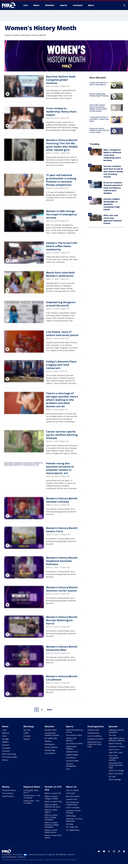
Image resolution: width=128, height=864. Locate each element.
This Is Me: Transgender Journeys (114, 757)
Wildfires (5, 742)
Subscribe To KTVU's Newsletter (74, 820)
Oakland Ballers (72, 755)
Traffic (26, 733)
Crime (4, 736)
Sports (69, 726)
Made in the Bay (115, 743)
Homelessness (93, 733)
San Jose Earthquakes (71, 765)
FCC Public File (72, 827)
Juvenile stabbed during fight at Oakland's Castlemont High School (112, 204)
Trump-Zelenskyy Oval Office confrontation (99, 83)
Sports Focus (114, 749)
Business (5, 745)
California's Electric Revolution (116, 731)
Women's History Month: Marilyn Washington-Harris (62, 620)
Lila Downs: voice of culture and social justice (62, 333)
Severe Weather (51, 747)
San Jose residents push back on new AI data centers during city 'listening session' (113, 171)
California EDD (93, 730)
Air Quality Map (51, 738)
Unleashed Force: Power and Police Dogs (94, 744)
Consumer (6, 748)
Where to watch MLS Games (53, 836)
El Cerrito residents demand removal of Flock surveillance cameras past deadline (113, 187)
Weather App (50, 750)
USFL (68, 769)
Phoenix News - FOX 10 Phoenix (31, 796)
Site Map (69, 824)
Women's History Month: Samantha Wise (62, 648)
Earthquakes (50, 744)
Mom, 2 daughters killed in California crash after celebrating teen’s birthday (112, 155)
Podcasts (6, 751)
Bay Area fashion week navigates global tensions (61, 80)
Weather (49, 726)
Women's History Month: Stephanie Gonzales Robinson (62, 561)
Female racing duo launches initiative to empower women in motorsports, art (60, 468)
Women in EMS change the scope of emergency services (61, 214)
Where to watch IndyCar (51, 811)
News (5, 726)
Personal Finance (9, 790)
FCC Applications (73, 830)
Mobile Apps (71, 816)
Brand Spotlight (115, 779)
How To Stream (72, 790)
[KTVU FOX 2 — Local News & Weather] (10, 5)
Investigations (95, 726)
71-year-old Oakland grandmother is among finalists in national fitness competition (61, 180)
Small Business (8, 796)
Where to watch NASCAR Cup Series (52, 805)
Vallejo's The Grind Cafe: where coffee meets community (62, 246)
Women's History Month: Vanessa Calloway (62, 500)
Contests (27, 736)
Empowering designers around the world (61, 304)
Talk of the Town (115, 752)
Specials (113, 726)
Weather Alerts (51, 730)
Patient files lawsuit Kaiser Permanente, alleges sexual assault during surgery (98, 108)
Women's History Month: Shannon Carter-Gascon (62, 589)
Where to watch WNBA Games (51, 831)
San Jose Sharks (72, 761)
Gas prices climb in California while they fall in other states (99, 130)
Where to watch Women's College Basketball (52, 824)
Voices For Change (116, 770)
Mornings (28, 726)
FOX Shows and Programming (72, 803)
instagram (114, 851)
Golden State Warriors (71, 739)
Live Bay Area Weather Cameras (52, 734)
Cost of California (94, 736)
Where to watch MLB (53, 801)
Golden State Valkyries (71, 747)
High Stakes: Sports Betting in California (116, 739)
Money (6, 786)
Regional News (31, 786)
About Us (71, 786)
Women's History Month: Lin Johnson (62, 678)
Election (5, 760)
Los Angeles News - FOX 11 (31, 791)
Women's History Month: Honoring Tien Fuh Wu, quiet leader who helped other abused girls (62, 145)
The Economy (7, 793)
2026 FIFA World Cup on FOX (74, 731)
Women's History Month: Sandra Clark (62, 529)
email (99, 851)
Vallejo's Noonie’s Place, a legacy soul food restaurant (61, 365)
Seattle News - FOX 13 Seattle (31, 802)
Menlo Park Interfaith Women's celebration (60, 274)
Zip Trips (26, 730)
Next (49, 709)
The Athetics (71, 758)
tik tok (119, 851)
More (91, 5)
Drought (5, 739)
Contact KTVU (71, 799)
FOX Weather (50, 753)
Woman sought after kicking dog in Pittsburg (99, 95)
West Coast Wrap (9, 754)
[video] (24, 86)
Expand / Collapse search (124, 5)
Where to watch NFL (53, 793)
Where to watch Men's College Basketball (51, 817)
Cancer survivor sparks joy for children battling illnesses (62, 435)
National (5, 733)
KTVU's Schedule (73, 807)
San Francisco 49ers (74, 735)
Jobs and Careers (73, 796)
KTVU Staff (70, 793)
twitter (124, 851)
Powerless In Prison (95, 739)
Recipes (26, 739)
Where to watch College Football (51, 797)
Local (4, 730)
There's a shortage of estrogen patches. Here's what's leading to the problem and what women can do (62, 400)
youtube (104, 851)
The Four (112, 735)
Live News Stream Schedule (73, 811)
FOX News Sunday (9, 757)
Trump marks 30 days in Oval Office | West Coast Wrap (99, 119)
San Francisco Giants (74, 743)
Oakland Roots (72, 752)
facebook (109, 851)
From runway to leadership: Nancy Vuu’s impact (61, 111)
